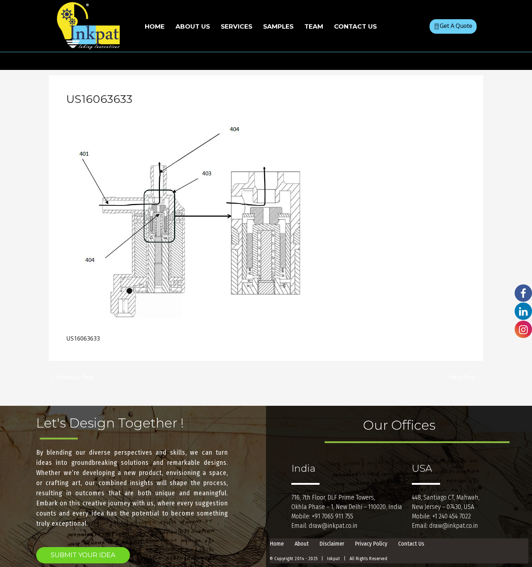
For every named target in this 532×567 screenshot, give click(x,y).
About (302, 543)
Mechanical (85, 113)
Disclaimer (332, 543)
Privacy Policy (371, 543)
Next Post (465, 377)
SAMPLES (278, 26)
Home (277, 543)
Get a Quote (456, 26)
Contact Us (411, 543)
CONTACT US (355, 26)
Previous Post (72, 377)
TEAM (313, 26)
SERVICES (236, 26)
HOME (155, 26)
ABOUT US (193, 26)
